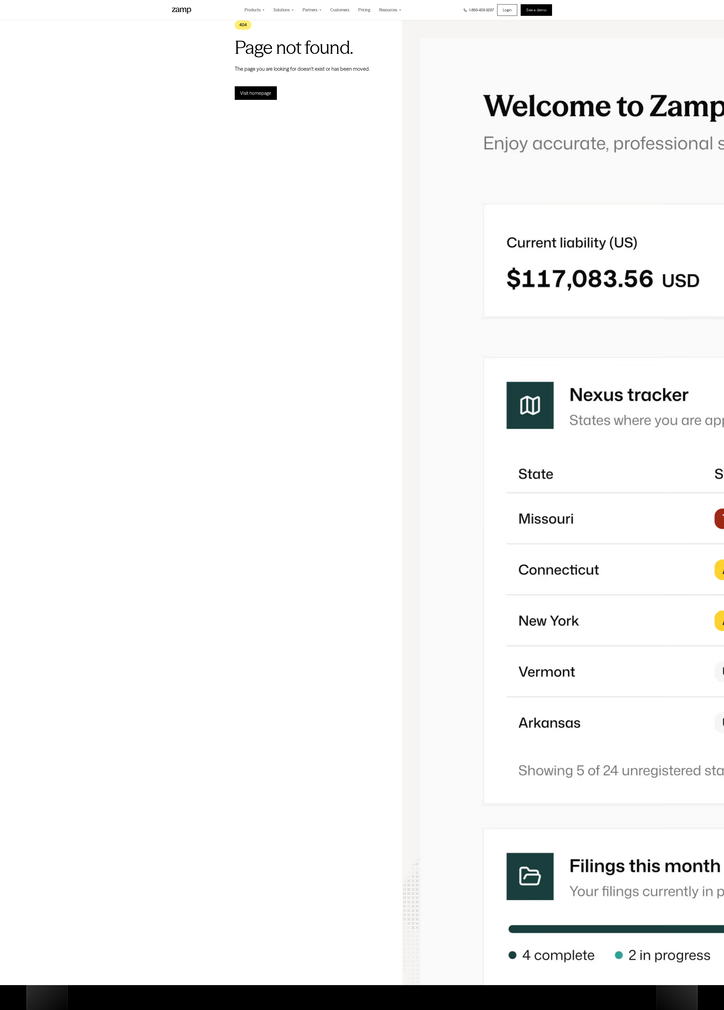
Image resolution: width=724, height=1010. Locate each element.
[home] (181, 10)
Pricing (364, 9)
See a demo (536, 10)
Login (507, 10)
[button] (254, 10)
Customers (339, 9)
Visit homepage (255, 93)
